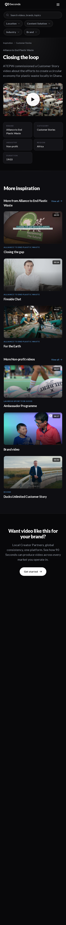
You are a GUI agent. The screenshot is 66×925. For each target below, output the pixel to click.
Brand (30, 32)
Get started (31, 571)
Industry (11, 32)
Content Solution (37, 23)
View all (55, 201)
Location (11, 23)
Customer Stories (24, 43)
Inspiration (8, 43)
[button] (33, 99)
